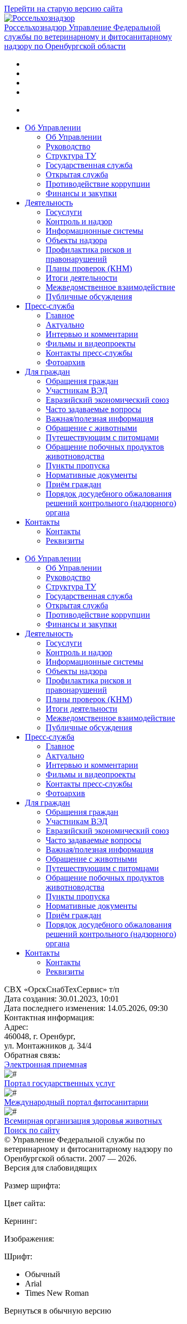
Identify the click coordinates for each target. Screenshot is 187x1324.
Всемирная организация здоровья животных (83, 1120)
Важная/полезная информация (99, 418)
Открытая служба (77, 174)
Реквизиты (65, 540)
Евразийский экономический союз (107, 399)
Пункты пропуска (78, 465)
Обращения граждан (82, 381)
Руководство (68, 146)
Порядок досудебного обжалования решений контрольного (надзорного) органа (111, 503)
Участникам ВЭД (77, 390)
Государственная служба (89, 165)
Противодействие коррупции (98, 183)
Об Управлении (53, 127)
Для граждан (47, 371)
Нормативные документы (91, 475)
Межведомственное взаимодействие (110, 287)
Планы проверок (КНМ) (89, 268)
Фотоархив (65, 362)
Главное (60, 315)
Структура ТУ (71, 155)
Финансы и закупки (81, 193)
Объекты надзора (76, 240)
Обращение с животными (91, 428)
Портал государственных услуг (59, 1083)
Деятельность (49, 202)
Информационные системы (94, 230)
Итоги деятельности (81, 277)
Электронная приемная (45, 1064)
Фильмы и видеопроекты (91, 343)
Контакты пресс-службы (89, 352)
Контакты (42, 521)
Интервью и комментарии (92, 334)
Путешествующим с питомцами (102, 437)
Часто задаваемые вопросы (93, 409)
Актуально (65, 324)
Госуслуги (64, 212)
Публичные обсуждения (89, 296)
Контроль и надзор (79, 221)
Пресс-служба (49, 306)
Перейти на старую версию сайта (63, 8)
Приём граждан (73, 484)
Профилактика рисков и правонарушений (88, 254)
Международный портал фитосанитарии (76, 1102)
